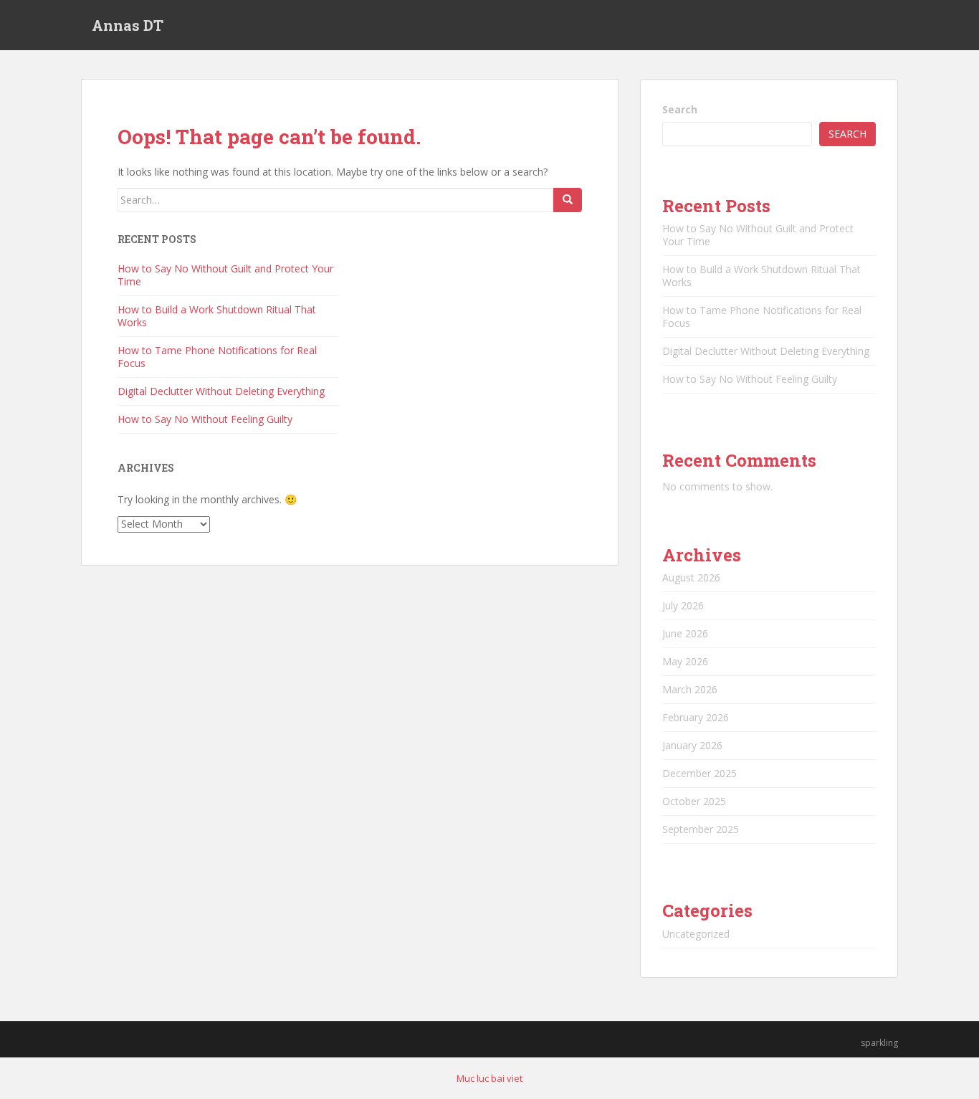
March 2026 (689, 689)
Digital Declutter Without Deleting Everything (221, 391)
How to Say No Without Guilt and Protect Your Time (225, 275)
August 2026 (691, 577)
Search (679, 109)
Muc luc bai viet (489, 1078)
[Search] (567, 200)
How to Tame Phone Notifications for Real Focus (217, 356)
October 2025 (694, 801)
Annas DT (127, 25)
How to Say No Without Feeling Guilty (205, 419)
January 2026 (692, 745)
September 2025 (700, 829)
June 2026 (685, 633)
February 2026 (695, 717)
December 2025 (699, 773)
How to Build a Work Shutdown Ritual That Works (217, 316)
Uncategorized (696, 934)
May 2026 (685, 661)
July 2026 (683, 605)
